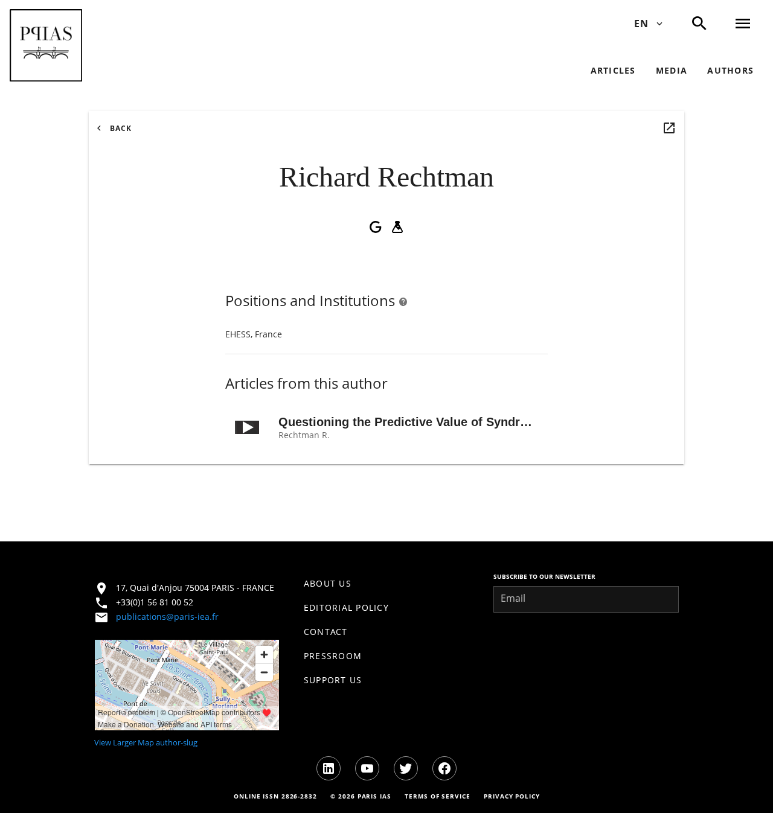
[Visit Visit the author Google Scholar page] (375, 227)
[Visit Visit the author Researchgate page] (397, 227)
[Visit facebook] (444, 768)
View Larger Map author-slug (145, 742)
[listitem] (387, 584)
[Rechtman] (669, 128)
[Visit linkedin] (328, 768)
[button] (46, 45)
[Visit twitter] (406, 768)
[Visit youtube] (367, 768)
